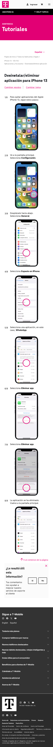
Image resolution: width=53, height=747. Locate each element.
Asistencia (7, 24)
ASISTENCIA (8, 12)
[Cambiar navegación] (43, 12)
